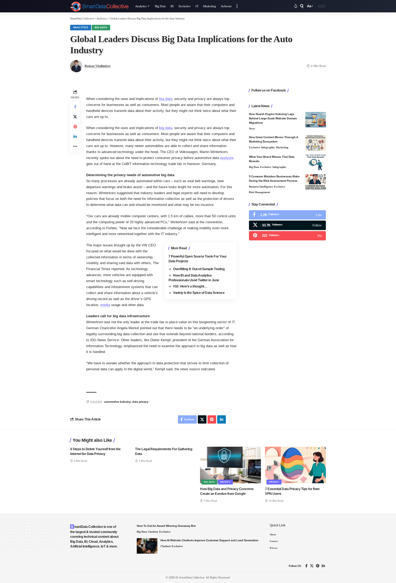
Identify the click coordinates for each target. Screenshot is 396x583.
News (252, 128)
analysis (226, 158)
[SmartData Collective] (99, 6)
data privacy (140, 401)
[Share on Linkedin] (75, 136)
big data (165, 99)
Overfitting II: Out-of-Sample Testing (199, 269)
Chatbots (153, 531)
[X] (287, 225)
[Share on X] (75, 117)
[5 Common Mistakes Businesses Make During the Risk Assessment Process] (315, 182)
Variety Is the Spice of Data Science (198, 292)
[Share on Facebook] (75, 107)
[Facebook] (287, 215)
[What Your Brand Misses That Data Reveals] (315, 162)
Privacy (225, 482)
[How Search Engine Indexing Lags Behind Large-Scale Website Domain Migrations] (315, 119)
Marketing (282, 147)
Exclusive (254, 147)
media (105, 305)
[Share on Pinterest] (75, 127)
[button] (237, 6)
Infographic (268, 147)
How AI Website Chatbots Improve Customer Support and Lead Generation (209, 540)
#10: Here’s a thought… (190, 286)
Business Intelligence (261, 186)
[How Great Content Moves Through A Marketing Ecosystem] (315, 143)
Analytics (80, 27)
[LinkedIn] (323, 566)
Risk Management (259, 192)
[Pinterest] (287, 235)
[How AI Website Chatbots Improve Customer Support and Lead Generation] (147, 546)
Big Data (101, 27)
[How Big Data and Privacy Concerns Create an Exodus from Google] (230, 465)
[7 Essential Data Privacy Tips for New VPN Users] (295, 465)
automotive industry (117, 401)
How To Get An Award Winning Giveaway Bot (166, 525)
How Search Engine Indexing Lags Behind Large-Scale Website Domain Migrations (273, 118)
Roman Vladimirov (98, 66)
